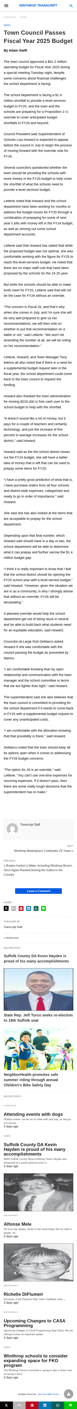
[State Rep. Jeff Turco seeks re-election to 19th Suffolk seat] (38, 989)
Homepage (10, 17)
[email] (19, 1405)
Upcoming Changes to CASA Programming (34, 1323)
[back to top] (68, 1394)
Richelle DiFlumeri (23, 1294)
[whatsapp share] (36, 908)
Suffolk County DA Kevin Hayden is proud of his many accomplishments (34, 1149)
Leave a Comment (38, 891)
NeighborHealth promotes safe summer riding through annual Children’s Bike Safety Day (31, 1079)
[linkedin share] (28, 908)
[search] (71, 6)
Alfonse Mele (17, 1224)
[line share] (43, 908)
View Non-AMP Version (48, 1394)
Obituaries (11, 1215)
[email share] (13, 908)
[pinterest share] (21, 908)
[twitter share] (6, 908)
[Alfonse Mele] (38, 1192)
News (23, 17)
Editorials (11, 1312)
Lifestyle (10, 1106)
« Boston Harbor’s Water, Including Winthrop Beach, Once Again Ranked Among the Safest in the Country (38, 870)
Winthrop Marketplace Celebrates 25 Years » (43, 850)
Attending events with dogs (33, 1114)
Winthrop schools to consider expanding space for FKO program (36, 1360)
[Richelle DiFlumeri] (38, 1262)
